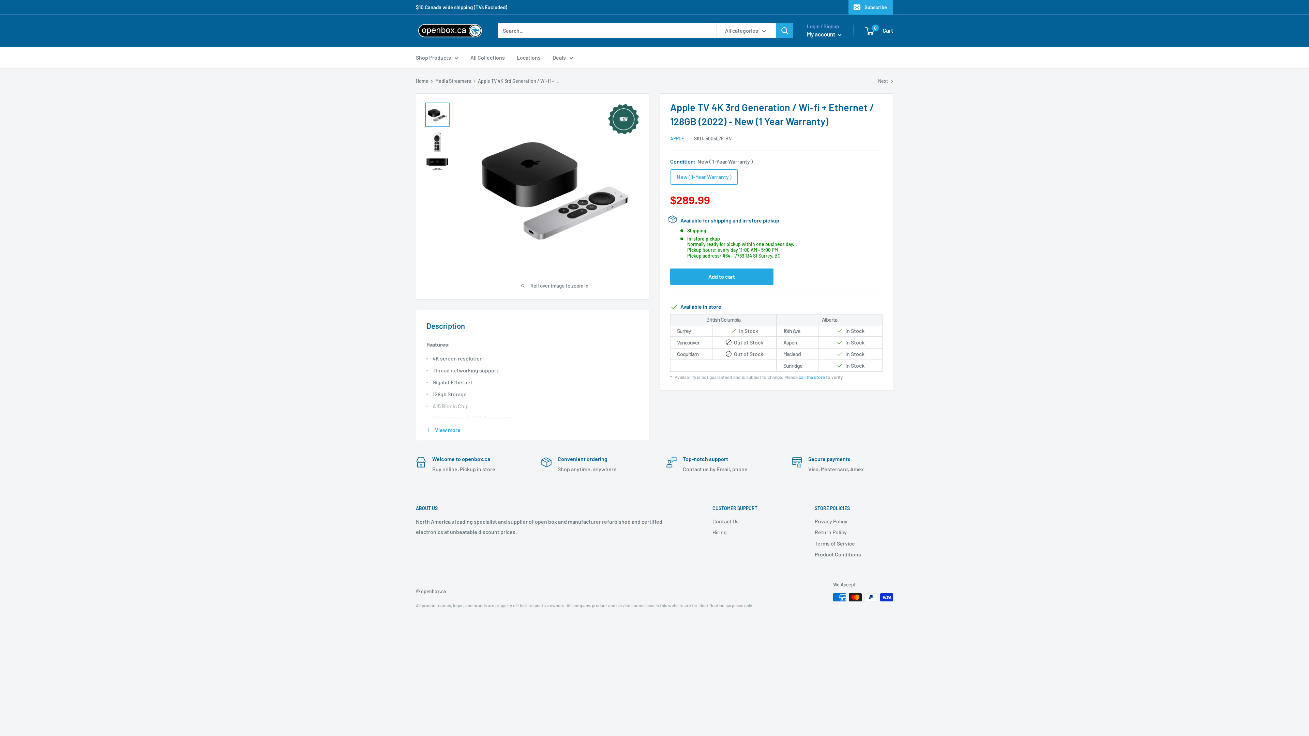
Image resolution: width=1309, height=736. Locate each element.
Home (422, 81)
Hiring (719, 532)
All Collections (487, 57)
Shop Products (433, 57)
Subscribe (875, 7)
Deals (559, 57)
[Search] (784, 30)
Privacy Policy (831, 521)
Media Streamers (453, 81)
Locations (529, 57)
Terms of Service (835, 543)
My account (821, 34)
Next (883, 81)
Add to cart (721, 276)
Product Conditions (838, 554)
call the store (812, 377)
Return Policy (831, 532)
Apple (677, 138)
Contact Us (725, 521)
